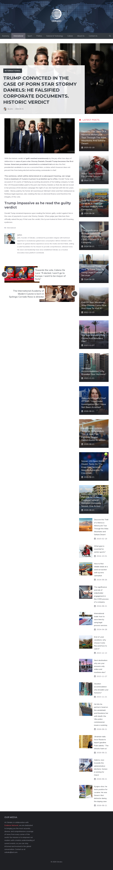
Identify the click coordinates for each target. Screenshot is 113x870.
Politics (39, 36)
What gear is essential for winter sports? (99, 549)
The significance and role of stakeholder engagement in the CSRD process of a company (92, 236)
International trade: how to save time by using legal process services (100, 619)
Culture (70, 36)
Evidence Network (11, 825)
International (18, 36)
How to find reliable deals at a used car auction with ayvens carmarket (101, 569)
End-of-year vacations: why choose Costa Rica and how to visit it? (93, 305)
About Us (80, 36)
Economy (5, 36)
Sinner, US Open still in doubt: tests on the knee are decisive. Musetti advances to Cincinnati (93, 467)
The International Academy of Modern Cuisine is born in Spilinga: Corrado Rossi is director (26, 293)
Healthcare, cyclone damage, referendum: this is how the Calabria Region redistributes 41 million (93, 434)
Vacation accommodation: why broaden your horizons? (93, 371)
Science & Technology (54, 36)
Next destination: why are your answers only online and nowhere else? (101, 666)
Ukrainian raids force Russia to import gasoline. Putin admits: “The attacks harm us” (101, 742)
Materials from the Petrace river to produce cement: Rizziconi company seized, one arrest (91, 500)
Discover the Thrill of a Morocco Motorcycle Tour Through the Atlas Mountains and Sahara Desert (93, 137)
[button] (110, 36)
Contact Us (93, 36)
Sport (30, 36)
